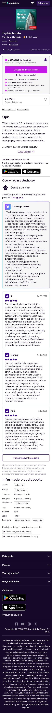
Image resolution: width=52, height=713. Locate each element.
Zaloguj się (43, 3)
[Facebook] (16, 624)
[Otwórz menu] (4, 3)
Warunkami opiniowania (35, 474)
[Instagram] (29, 624)
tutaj (27, 707)
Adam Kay (13, 41)
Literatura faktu (23, 110)
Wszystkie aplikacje (12, 614)
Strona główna (8, 110)
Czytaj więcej (24, 151)
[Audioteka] (13, 3)
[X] (35, 624)
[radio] (26, 61)
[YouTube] (23, 624)
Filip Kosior (13, 44)
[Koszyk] (32, 3)
